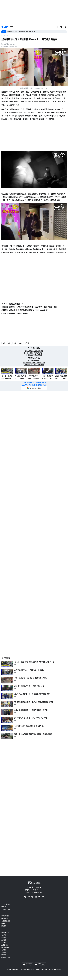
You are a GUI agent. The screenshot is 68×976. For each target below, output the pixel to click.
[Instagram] (36, 897)
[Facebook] (25, 897)
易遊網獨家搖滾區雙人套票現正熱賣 (34, 363)
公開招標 (3, 950)
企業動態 (3, 937)
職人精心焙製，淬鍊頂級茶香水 (34, 353)
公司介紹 (3, 935)
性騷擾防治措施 (5, 921)
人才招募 (3, 940)
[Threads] (32, 897)
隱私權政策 (4, 918)
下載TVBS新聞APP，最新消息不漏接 (34, 383)
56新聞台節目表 (5, 909)
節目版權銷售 (5, 947)
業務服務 (3, 952)
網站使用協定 (5, 923)
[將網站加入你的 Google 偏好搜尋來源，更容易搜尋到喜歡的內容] (34, 388)
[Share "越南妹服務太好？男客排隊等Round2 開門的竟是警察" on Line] (61, 27)
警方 (4, 343)
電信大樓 (27, 343)
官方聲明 (3, 955)
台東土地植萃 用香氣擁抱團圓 (34, 351)
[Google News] (43, 897)
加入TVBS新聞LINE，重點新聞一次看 (34, 385)
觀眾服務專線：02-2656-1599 (34, 892)
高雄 (15, 343)
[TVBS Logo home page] (7, 27)
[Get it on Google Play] (40, 964)
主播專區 (3, 942)
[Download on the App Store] (28, 964)
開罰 (20, 343)
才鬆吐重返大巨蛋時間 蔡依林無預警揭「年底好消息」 (22, 31)
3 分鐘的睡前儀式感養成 (34, 355)
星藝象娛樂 (4, 945)
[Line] (28, 897)
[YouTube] (39, 897)
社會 (6, 35)
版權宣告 (3, 926)
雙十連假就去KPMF (34, 361)
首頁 (2, 35)
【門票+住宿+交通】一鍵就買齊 (34, 365)
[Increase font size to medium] (58, 27)
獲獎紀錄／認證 (5, 957)
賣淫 (9, 343)
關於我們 (3, 907)
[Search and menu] (64, 27)
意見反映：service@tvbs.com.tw (34, 890)
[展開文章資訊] (65, 44)
